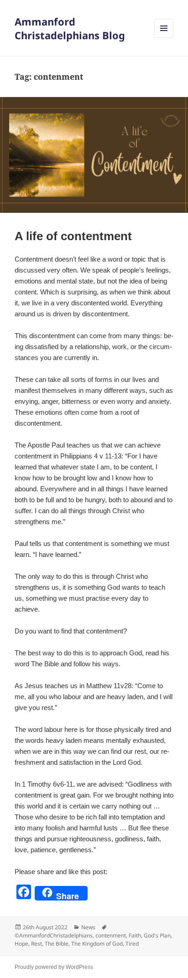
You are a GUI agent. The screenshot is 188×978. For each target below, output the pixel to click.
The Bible (56, 943)
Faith (135, 935)
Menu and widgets (164, 37)
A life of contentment (73, 236)
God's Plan (157, 935)
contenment (110, 935)
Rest (36, 943)
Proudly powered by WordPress (54, 967)
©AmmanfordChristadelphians (54, 935)
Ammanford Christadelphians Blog (70, 28)
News (88, 927)
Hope (21, 943)
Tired (132, 943)
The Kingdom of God (97, 943)
